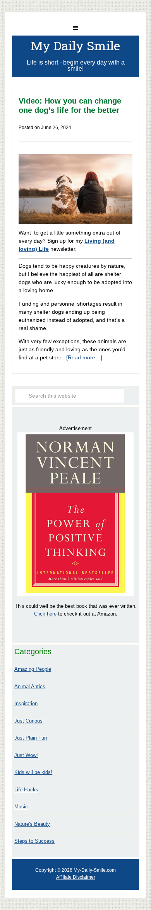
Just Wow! (26, 755)
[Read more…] (84, 357)
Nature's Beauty (32, 824)
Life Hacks (26, 790)
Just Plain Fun (30, 738)
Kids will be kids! (33, 772)
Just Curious (28, 721)
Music (21, 807)
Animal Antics (29, 686)
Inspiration (26, 703)
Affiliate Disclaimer (75, 877)
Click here (45, 614)
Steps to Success (34, 841)
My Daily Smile (75, 45)
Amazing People (32, 669)
